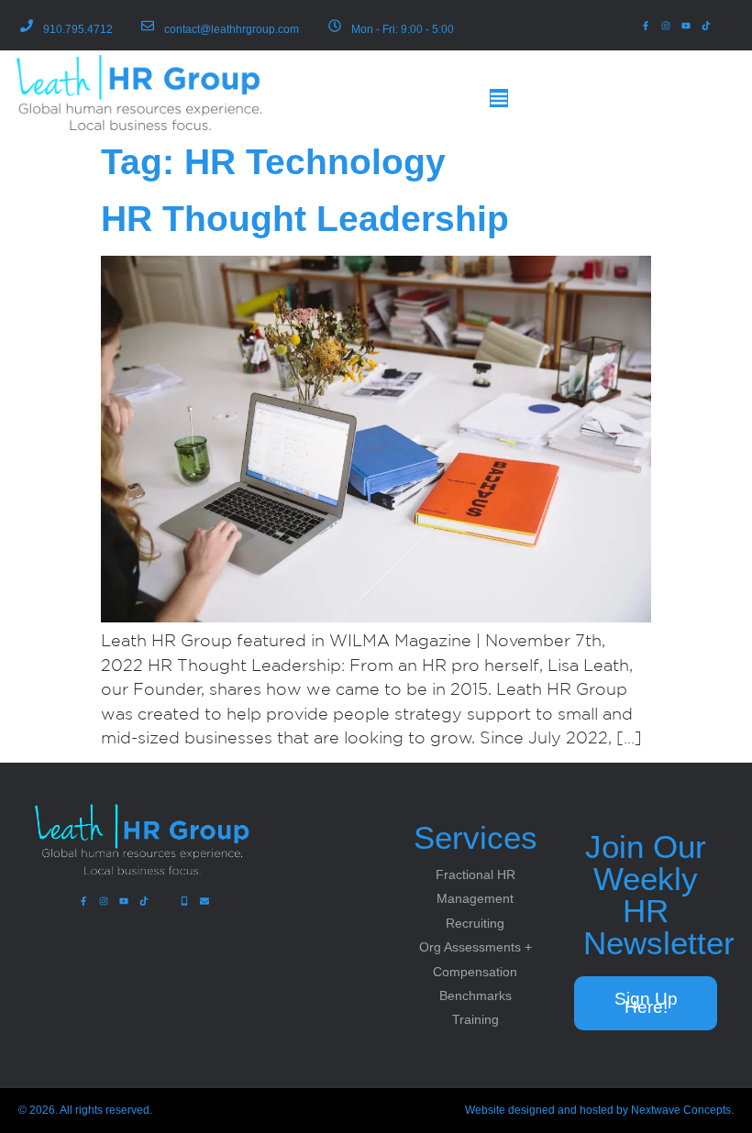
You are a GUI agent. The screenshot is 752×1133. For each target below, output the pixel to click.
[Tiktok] (706, 25)
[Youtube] (686, 25)
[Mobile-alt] (184, 901)
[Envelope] (204, 901)
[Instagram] (665, 25)
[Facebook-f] (645, 25)
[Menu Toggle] (499, 98)
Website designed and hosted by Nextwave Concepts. (599, 1110)
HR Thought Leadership (305, 218)
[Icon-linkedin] (726, 25)
